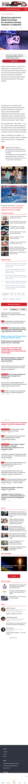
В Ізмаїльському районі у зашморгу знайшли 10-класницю (12, 488)
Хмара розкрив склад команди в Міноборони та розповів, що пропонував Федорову (13, 314)
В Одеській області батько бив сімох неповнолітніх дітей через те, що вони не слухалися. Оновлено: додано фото (13, 472)
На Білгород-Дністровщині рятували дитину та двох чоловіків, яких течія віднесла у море (15, 271)
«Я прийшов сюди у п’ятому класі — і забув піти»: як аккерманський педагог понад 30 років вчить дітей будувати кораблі (13, 496)
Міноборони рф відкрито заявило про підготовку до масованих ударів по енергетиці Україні (12, 359)
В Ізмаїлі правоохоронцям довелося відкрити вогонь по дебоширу (12, 341)
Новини (5, 751)
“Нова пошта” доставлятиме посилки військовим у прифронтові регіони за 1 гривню (12, 207)
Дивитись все (13, 637)
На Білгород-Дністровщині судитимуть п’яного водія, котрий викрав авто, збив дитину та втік (16, 277)
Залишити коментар (14, 304)
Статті (4, 754)
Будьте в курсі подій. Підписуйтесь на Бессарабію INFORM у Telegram (14, 337)
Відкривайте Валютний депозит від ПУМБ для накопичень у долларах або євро (17, 586)
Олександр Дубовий (11, 617)
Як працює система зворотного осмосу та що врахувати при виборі (17, 592)
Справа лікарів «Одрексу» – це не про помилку (16, 633)
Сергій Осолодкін (10, 608)
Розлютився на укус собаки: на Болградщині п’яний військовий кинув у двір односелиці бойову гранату (13, 329)
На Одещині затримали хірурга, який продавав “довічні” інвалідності (17, 548)
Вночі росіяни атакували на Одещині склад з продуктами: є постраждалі (13, 376)
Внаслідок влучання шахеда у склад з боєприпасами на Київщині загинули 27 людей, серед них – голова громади (13, 480)
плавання (11, 299)
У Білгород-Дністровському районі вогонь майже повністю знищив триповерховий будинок (13, 437)
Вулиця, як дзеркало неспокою (14, 613)
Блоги (4, 756)
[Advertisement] (14, 94)
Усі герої (13, 576)
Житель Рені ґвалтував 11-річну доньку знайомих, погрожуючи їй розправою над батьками (16, 265)
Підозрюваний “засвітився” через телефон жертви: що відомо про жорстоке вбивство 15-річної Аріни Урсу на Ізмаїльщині (13, 350)
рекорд (18, 299)
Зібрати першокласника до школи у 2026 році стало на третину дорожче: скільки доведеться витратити (13, 367)
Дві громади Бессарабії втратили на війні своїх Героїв (12, 430)
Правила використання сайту (11, 763)
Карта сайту (6, 768)
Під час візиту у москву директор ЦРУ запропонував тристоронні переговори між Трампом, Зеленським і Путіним (14, 384)
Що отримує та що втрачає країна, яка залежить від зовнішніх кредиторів (16, 623)
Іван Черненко (10, 628)
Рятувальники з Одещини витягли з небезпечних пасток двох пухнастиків (13, 322)
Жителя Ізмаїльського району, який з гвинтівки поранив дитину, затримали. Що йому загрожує (15, 287)
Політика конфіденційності (10, 765)
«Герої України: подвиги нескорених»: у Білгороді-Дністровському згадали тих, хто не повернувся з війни (12, 447)
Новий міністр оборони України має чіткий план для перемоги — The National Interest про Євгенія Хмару (13, 455)
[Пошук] (23, 9)
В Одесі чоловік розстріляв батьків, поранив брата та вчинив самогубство (13, 391)
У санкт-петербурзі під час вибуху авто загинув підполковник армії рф (16, 542)
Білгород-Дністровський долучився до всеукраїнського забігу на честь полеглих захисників (13, 464)
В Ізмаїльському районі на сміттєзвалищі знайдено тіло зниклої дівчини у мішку (14, 423)
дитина (5, 299)
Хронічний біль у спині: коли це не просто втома (17, 597)
